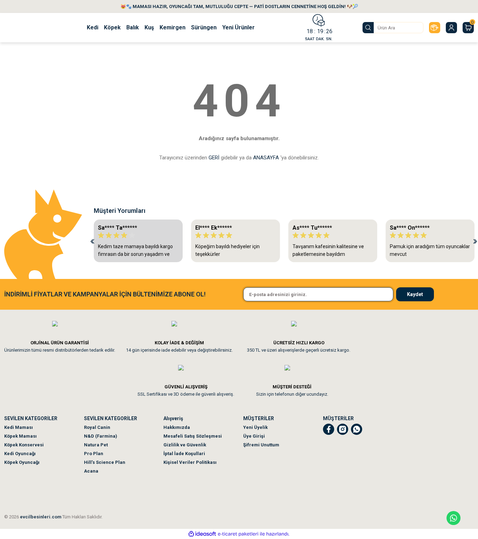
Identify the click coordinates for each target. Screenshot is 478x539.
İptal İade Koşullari (184, 453)
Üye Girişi (254, 436)
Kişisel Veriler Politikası (190, 462)
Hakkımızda (176, 427)
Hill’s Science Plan (104, 462)
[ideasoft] (202, 534)
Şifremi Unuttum (261, 444)
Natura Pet (96, 444)
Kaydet (415, 294)
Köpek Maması (20, 436)
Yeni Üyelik (255, 427)
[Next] (475, 241)
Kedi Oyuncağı (20, 453)
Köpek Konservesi (24, 444)
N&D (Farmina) (100, 436)
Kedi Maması (18, 427)
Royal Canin (97, 427)
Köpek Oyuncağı (22, 462)
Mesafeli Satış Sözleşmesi (192, 436)
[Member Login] (451, 27)
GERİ (214, 157)
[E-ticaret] (238, 534)
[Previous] (92, 241)
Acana (91, 471)
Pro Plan (93, 453)
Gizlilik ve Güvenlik (184, 444)
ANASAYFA (266, 157)
